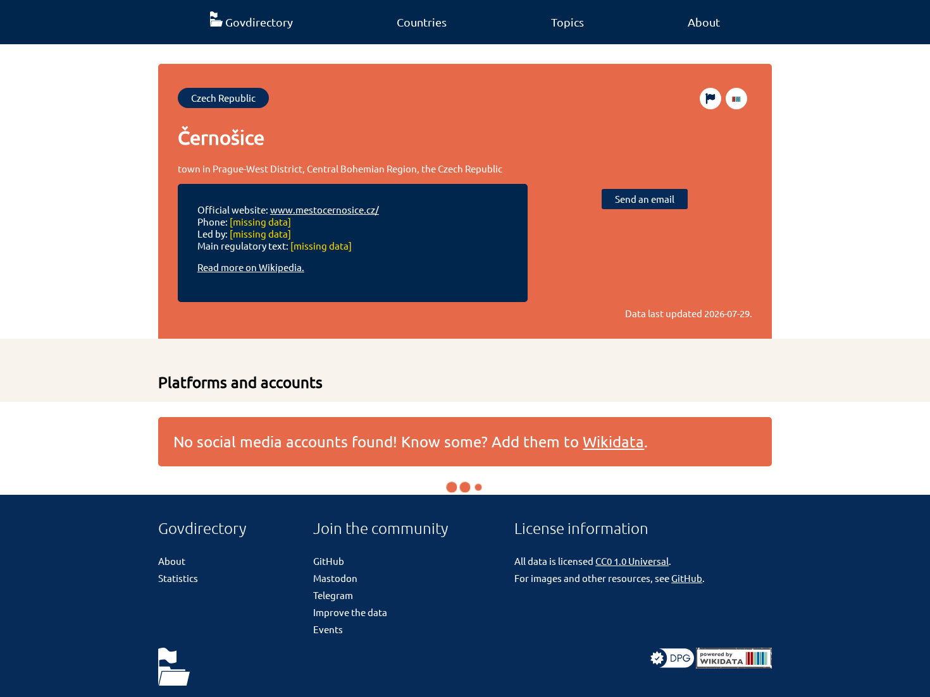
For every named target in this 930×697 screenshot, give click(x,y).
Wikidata (613, 441)
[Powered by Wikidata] (734, 664)
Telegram (333, 595)
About (704, 21)
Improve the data (350, 612)
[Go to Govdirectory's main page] (174, 668)
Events (328, 629)
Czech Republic (223, 98)
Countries (422, 21)
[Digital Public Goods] (672, 664)
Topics (567, 21)
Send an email (644, 199)
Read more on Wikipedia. (250, 267)
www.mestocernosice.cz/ (324, 209)
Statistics (178, 578)
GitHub (328, 561)
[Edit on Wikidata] (736, 98)
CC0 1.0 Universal (632, 561)
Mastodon (335, 578)
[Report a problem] (710, 98)
